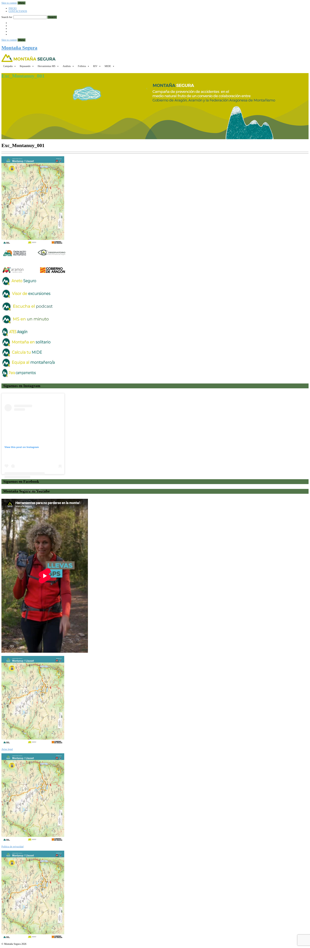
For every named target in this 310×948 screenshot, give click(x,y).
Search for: (7, 17)
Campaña (8, 66)
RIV (95, 66)
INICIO (13, 8)
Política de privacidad (12, 846)
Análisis (67, 66)
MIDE (108, 66)
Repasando (25, 66)
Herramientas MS (46, 66)
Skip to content (9, 3)
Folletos (82, 66)
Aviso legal (7, 749)
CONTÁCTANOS (18, 11)
